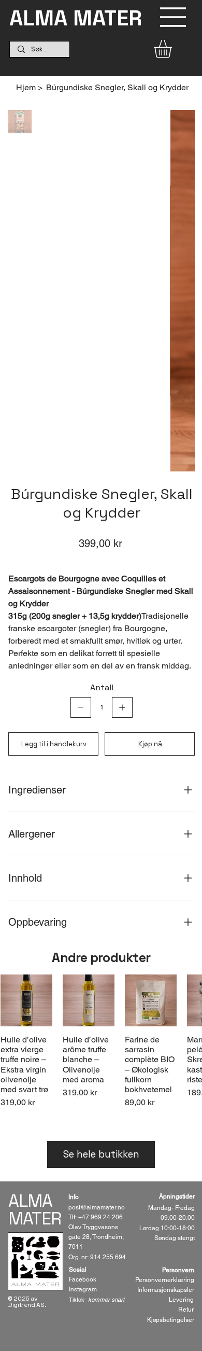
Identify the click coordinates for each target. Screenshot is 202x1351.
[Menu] (173, 17)
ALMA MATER (75, 18)
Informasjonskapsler (165, 1289)
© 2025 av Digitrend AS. (27, 1301)
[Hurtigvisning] (26, 1000)
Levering (181, 1299)
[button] (173, 49)
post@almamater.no (96, 1207)
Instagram (83, 1289)
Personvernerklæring (164, 1280)
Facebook (82, 1279)
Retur (186, 1309)
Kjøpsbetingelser (170, 1320)
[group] (101, 1046)
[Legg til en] (122, 707)
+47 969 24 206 (100, 1217)
